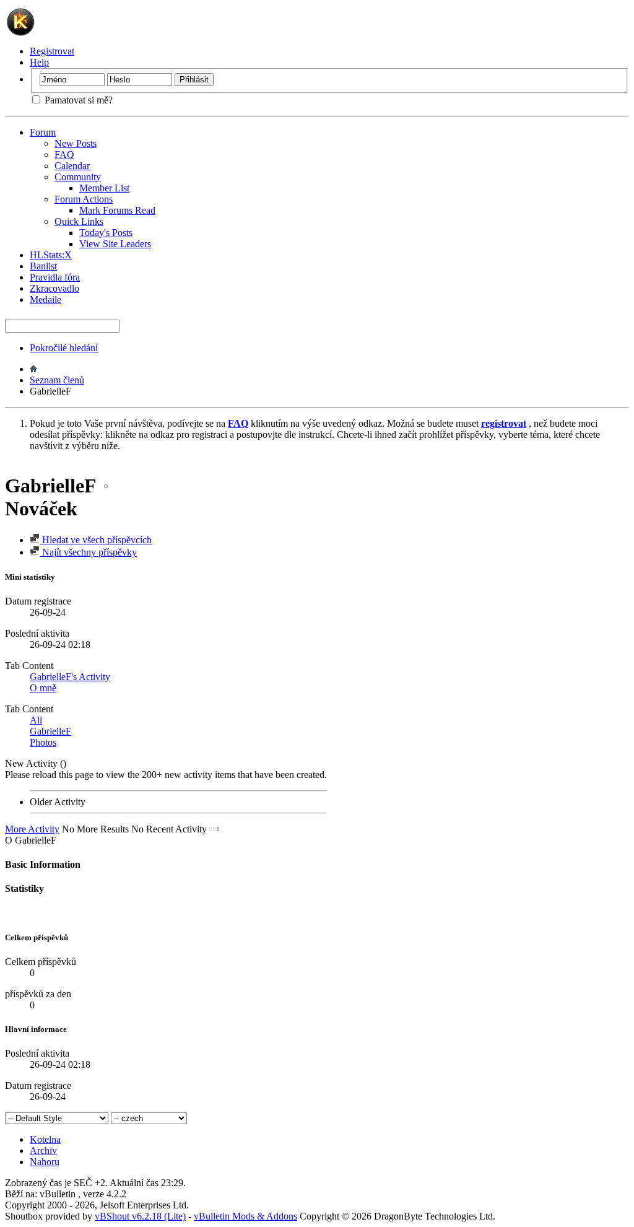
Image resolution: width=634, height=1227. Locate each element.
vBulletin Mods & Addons (245, 1216)
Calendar (72, 165)
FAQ (64, 154)
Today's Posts (105, 232)
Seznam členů (57, 380)
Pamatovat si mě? (77, 100)
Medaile (45, 299)
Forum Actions (83, 199)
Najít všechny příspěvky (88, 552)
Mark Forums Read (117, 210)
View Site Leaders (115, 243)
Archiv (43, 1150)
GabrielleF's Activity (70, 676)
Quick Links (78, 221)
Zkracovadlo (54, 288)
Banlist (43, 266)
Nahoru (44, 1161)
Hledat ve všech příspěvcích (96, 540)
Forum (43, 132)
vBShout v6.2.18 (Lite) (140, 1216)
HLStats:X (51, 255)
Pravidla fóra (55, 277)
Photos (43, 742)
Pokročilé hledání (64, 348)
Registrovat (52, 51)
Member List (104, 188)
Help (39, 62)
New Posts (75, 143)
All (36, 720)
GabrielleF (50, 731)
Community (77, 177)
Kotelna (45, 1139)
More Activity (32, 829)
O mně (43, 688)
